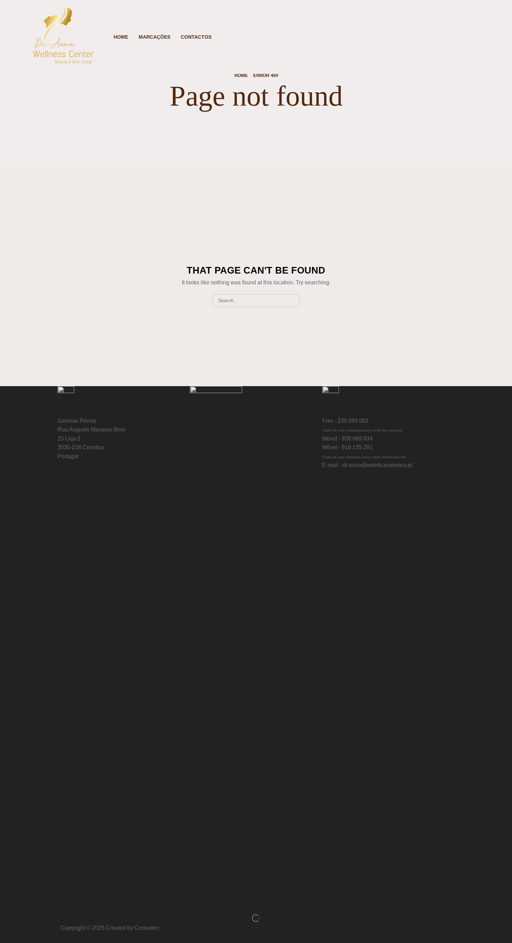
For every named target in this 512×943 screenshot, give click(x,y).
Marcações (154, 37)
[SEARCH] (293, 300)
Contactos (196, 37)
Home (121, 37)
